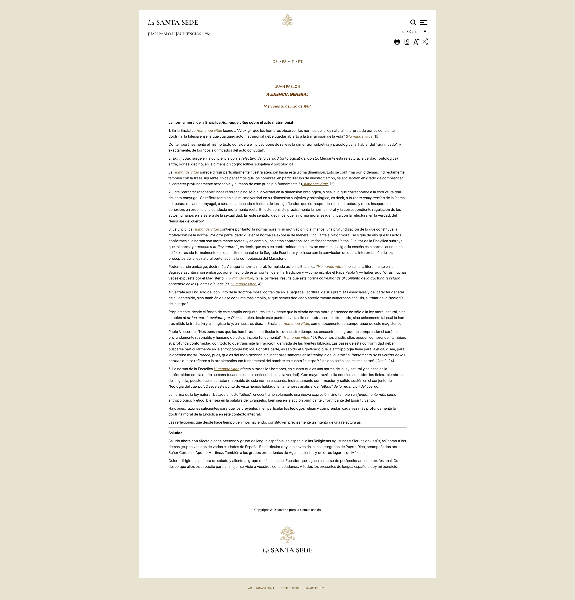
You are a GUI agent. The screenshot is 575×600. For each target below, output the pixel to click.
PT (300, 61)
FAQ (249, 588)
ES (284, 61)
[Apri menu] (423, 22)
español (410, 33)
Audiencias (189, 33)
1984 (207, 33)
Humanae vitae (209, 130)
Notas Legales (266, 588)
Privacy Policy (314, 588)
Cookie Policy (290, 588)
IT (292, 61)
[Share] (426, 42)
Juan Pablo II (162, 33)
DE (275, 61)
